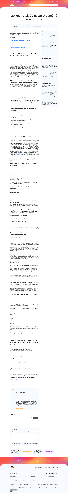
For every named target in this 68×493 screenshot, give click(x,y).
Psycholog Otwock (48, 487)
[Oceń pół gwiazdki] (28, 417)
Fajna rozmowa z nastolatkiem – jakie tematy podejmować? (17, 47)
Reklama (41, 484)
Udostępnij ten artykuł (50, 451)
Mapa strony (39, 484)
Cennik (35, 4)
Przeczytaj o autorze (19, 408)
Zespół (46, 4)
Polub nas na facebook (27, 451)
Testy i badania (42, 4)
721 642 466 (40, 477)
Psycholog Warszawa (18, 379)
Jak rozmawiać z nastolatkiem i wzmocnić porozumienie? (17, 43)
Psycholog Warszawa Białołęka (21, 487)
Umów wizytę (36, 1)
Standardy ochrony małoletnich (46, 484)
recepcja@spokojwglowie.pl (50, 476)
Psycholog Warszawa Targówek (31, 487)
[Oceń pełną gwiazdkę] (25, 417)
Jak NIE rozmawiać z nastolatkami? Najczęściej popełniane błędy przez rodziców (20, 40)
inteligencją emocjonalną (19, 153)
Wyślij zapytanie (29, 1)
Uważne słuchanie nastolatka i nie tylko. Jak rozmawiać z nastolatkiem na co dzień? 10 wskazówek (22, 41)
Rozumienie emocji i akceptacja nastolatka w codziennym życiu (18, 44)
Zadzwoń (24, 1)
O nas (38, 4)
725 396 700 (40, 480)
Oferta (31, 4)
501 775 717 (40, 476)
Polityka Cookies (56, 484)
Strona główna (12, 10)
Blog (15, 10)
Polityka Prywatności (52, 484)
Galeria (49, 4)
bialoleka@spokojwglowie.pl (50, 480)
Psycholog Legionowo (40, 487)
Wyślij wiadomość (46, 460)
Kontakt (55, 4)
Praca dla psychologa (56, 487)
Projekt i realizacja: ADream (55, 491)
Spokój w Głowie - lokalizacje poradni (15, 1)
